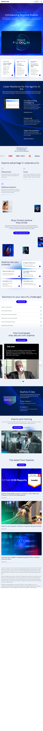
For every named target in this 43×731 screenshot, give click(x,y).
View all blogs (22, 464)
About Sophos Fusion (28, 112)
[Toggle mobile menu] (41, 1)
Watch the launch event (28, 25)
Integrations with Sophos (28, 138)
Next (40, 362)
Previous (2, 362)
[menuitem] (21, 318)
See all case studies (21, 340)
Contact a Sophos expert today (21, 232)
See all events (26, 427)
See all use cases (21, 301)
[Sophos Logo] (5, 1)
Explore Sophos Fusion (15, 25)
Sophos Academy (17, 427)
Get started (36, 1)
